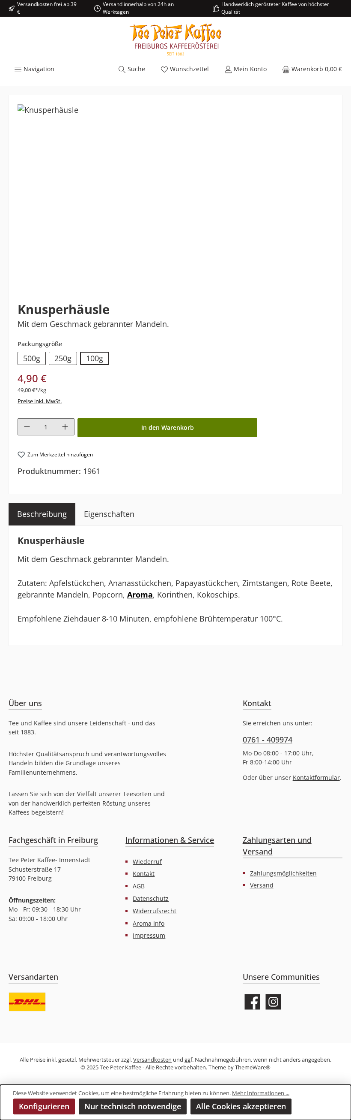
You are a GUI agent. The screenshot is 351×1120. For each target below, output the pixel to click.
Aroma (140, 594)
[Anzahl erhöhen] (65, 427)
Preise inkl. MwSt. (40, 401)
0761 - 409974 (267, 739)
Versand (262, 885)
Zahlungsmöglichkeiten (283, 873)
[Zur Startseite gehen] (175, 39)
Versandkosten (152, 1059)
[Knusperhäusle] (48, 110)
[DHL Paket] (27, 1001)
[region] (175, 195)
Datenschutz (151, 898)
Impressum (149, 935)
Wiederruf (147, 861)
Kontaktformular (316, 777)
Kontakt (144, 873)
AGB (139, 886)
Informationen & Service (169, 840)
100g (94, 358)
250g (62, 358)
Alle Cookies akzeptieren (241, 1106)
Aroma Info (148, 923)
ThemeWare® (253, 1067)
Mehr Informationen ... (260, 1093)
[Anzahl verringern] (27, 427)
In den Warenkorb (167, 427)
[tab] (42, 514)
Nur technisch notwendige (132, 1106)
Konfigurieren (44, 1106)
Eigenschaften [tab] (109, 514)
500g (31, 358)
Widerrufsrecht (154, 911)
